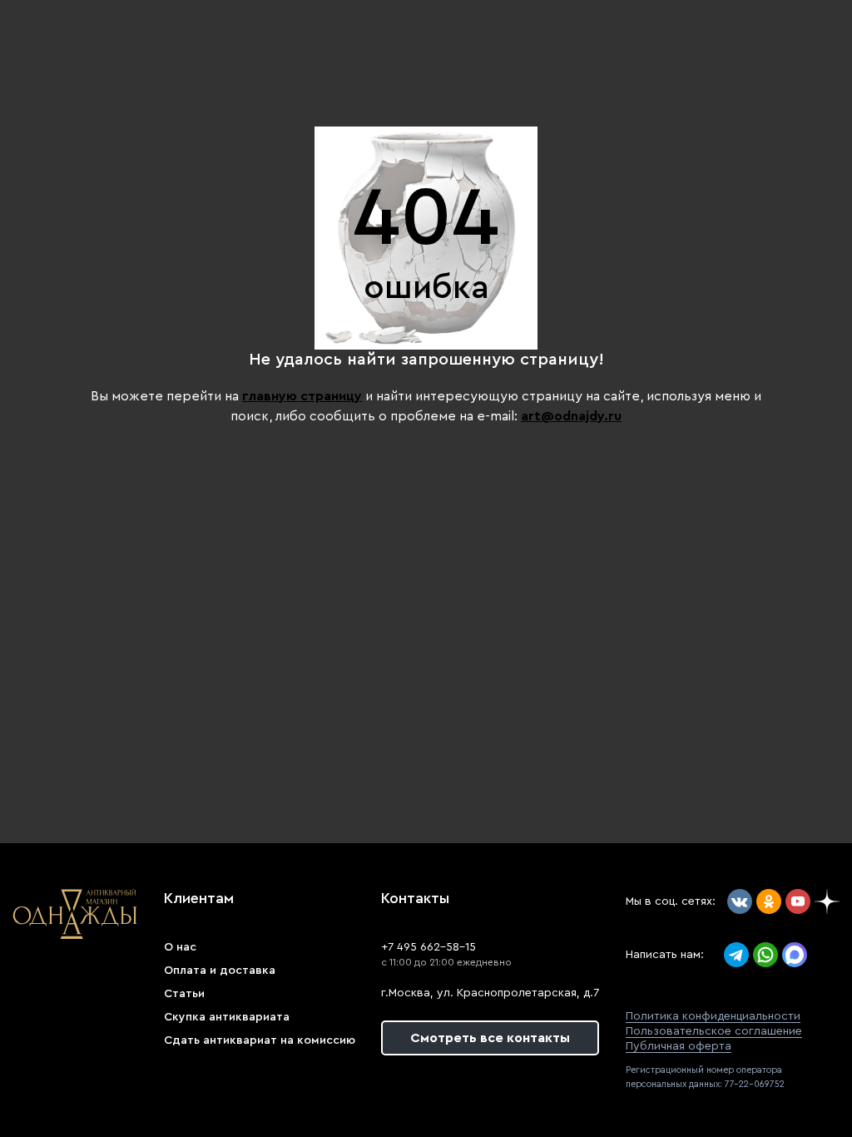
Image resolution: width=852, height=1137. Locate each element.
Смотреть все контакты (490, 1038)
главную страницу (302, 396)
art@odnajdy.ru (571, 416)
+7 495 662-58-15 (428, 947)
